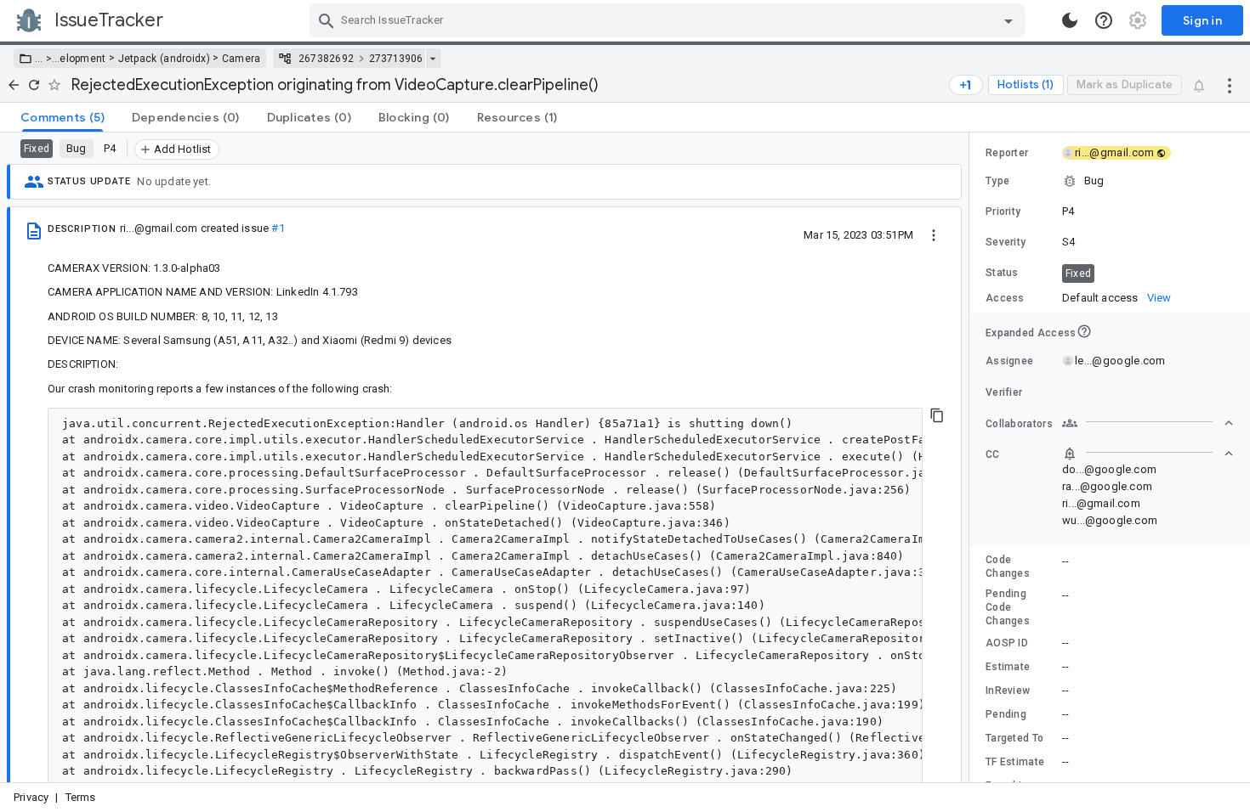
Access (1005, 298)
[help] (1104, 20)
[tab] (62, 117)
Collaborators (1019, 424)
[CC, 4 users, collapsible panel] (1148, 453)
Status (1002, 273)
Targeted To (1014, 738)
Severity (1006, 242)
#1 (277, 228)
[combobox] (669, 20)
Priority (1003, 211)
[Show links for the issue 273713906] (432, 58)
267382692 (326, 59)
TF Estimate (1015, 762)
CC (993, 454)
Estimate (1008, 667)
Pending (1006, 714)
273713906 (396, 59)
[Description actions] (933, 234)
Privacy (31, 797)
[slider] (972, 457)
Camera (241, 59)
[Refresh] (34, 85)
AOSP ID (1007, 643)
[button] (47, 59)
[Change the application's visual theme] (1070, 20)
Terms (80, 797)
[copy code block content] (937, 415)
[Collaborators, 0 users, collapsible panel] (1148, 423)
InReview (1008, 690)
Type (997, 181)
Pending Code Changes (1008, 607)
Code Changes (1008, 566)
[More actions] (1229, 85)
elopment (82, 59)
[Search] (326, 20)
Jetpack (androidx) (164, 59)
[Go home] (13, 85)
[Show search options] (1008, 20)
